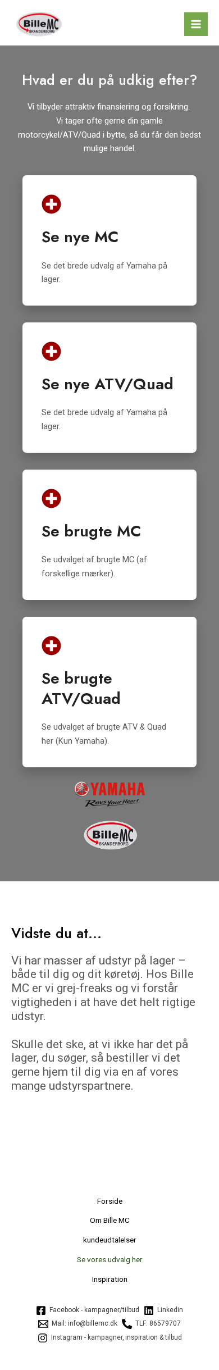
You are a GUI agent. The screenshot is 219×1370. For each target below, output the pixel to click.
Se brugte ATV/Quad (81, 688)
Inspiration (109, 1279)
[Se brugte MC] (51, 498)
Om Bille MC (110, 1220)
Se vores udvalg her (110, 1259)
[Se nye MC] (51, 204)
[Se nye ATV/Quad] (51, 351)
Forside (109, 1200)
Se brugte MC (91, 531)
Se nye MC (80, 236)
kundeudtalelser (109, 1239)
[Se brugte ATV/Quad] (51, 646)
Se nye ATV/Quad (108, 383)
